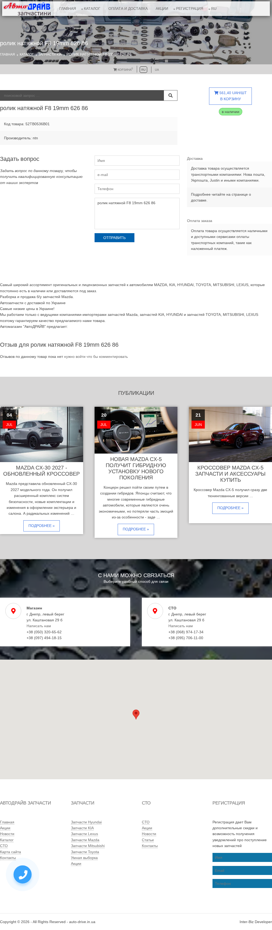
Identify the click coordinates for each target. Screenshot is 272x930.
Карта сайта (10, 852)
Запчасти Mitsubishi (88, 846)
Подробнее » (41, 525)
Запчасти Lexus (84, 834)
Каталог (92, 8)
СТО (4, 846)
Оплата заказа (199, 221)
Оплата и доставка (128, 8)
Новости (7, 834)
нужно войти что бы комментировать (96, 356)
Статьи (148, 840)
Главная (67, 8)
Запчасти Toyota (85, 852)
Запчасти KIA (50, 54)
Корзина (125, 69)
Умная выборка (84, 858)
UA (157, 69)
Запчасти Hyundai (86, 822)
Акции (162, 8)
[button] (136, 714)
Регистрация (189, 8)
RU (213, 8)
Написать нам (39, 626)
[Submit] (170, 95)
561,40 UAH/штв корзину (232, 96)
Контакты (8, 858)
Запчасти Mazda (85, 840)
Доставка (195, 158)
